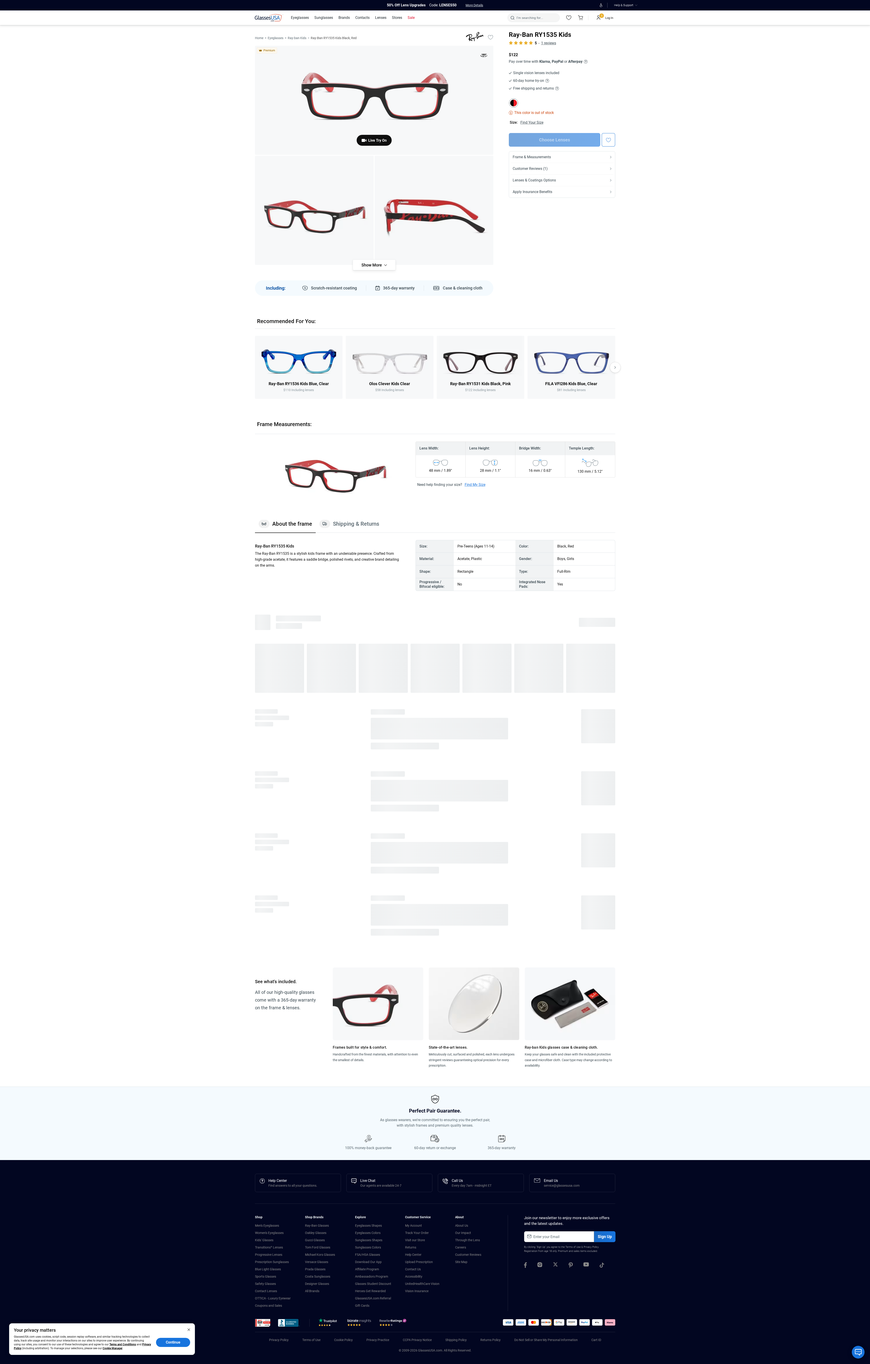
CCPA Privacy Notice (417, 1340)
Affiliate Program (367, 1269)
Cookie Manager (112, 1348)
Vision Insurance (417, 1291)
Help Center (413, 1254)
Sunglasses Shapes (368, 1240)
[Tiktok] (602, 1265)
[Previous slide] (255, 367)
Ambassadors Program (371, 1276)
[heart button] (608, 140)
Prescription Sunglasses (272, 1262)
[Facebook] (525, 1265)
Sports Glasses (265, 1276)
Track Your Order (417, 1233)
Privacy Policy (591, 1247)
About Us (461, 1225)
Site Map (461, 1262)
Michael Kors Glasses (320, 1254)
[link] (269, 17)
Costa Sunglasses (317, 1276)
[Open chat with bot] (858, 1352)
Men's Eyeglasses (267, 1225)
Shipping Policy (456, 1340)
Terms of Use (573, 1247)
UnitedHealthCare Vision (422, 1284)
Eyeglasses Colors (368, 1233)
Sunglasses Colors (368, 1247)
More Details (474, 5)
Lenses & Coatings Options (534, 180)
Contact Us (413, 1269)
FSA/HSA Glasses (367, 1254)
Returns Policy (490, 1340)
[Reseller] (393, 1323)
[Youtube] (586, 1265)
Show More (371, 265)
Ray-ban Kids (297, 38)
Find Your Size (531, 122)
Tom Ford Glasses (317, 1247)
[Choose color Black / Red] (513, 103)
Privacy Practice (377, 1340)
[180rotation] (484, 56)
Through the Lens (467, 1240)
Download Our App (368, 1262)
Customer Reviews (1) (530, 168)
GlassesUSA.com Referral (373, 1298)
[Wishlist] (569, 18)
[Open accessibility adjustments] (601, 5)
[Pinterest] (571, 1265)
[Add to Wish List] (491, 37)
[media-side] (434, 210)
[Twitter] (555, 1265)
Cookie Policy (343, 1340)
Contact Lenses (266, 1291)
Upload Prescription (419, 1262)
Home (259, 38)
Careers (460, 1247)
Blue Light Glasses (268, 1269)
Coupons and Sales (268, 1305)
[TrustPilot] (328, 1323)
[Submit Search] (512, 17)
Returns (410, 1247)
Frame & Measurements (532, 157)
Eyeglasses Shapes (368, 1225)
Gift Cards (362, 1305)
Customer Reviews (468, 1254)
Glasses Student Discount (373, 1284)
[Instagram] (539, 1265)
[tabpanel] (435, 565)
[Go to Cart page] (581, 18)
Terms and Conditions (122, 1344)
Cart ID (596, 1340)
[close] (188, 1329)
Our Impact (463, 1233)
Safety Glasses (265, 1284)
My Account (413, 1225)
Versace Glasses (316, 1262)
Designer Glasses (317, 1284)
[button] (263, 1323)
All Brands (312, 1291)
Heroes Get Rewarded (370, 1291)
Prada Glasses (315, 1269)
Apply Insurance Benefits (532, 192)
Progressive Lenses (268, 1254)
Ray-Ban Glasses (317, 1225)
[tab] (285, 526)
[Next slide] (615, 367)
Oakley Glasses (315, 1233)
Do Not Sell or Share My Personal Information (546, 1340)
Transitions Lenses (269, 1247)
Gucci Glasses (315, 1240)
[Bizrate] (359, 1323)
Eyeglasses (275, 38)
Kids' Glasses (264, 1240)
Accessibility (413, 1276)
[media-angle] (314, 210)
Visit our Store (415, 1240)
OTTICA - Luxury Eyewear (273, 1298)
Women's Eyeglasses (269, 1233)
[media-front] (374, 100)
